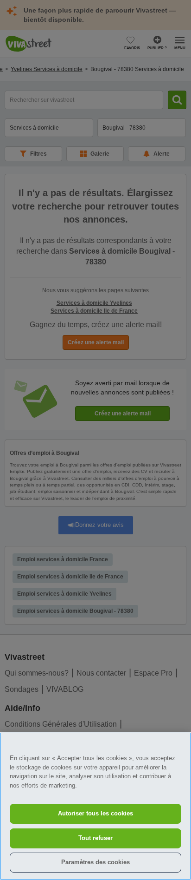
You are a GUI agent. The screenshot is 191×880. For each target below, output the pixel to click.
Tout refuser (95, 837)
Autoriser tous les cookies (95, 813)
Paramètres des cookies (95, 862)
